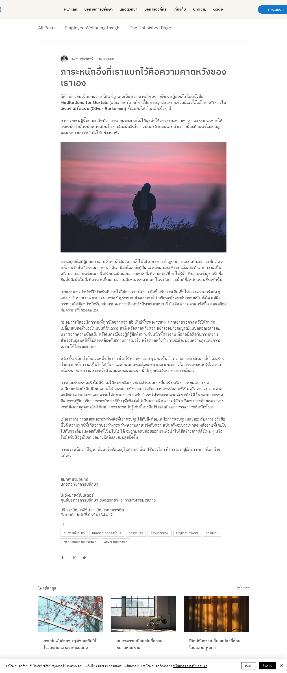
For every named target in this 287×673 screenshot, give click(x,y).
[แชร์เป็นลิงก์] (85, 557)
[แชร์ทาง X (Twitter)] (74, 557)
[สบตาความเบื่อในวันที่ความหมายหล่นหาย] (143, 614)
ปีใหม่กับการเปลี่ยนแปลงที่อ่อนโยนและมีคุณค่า (214, 644)
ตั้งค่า (248, 665)
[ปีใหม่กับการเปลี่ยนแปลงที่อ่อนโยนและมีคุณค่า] (216, 614)
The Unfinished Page (150, 28)
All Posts (47, 28)
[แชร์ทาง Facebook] (63, 557)
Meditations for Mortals (79, 541)
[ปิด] (281, 665)
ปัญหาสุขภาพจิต (187, 533)
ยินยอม (267, 665)
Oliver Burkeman (115, 541)
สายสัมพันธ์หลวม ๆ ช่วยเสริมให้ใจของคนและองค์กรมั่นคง (70, 644)
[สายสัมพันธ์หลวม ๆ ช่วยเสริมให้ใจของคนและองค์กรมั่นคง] (70, 614)
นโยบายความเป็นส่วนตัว (190, 666)
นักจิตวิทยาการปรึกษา (106, 533)
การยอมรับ (136, 533)
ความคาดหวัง (159, 533)
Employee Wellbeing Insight (93, 28)
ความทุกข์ (212, 533)
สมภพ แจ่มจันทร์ (74, 533)
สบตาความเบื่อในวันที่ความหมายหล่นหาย (139, 644)
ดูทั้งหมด (243, 587)
